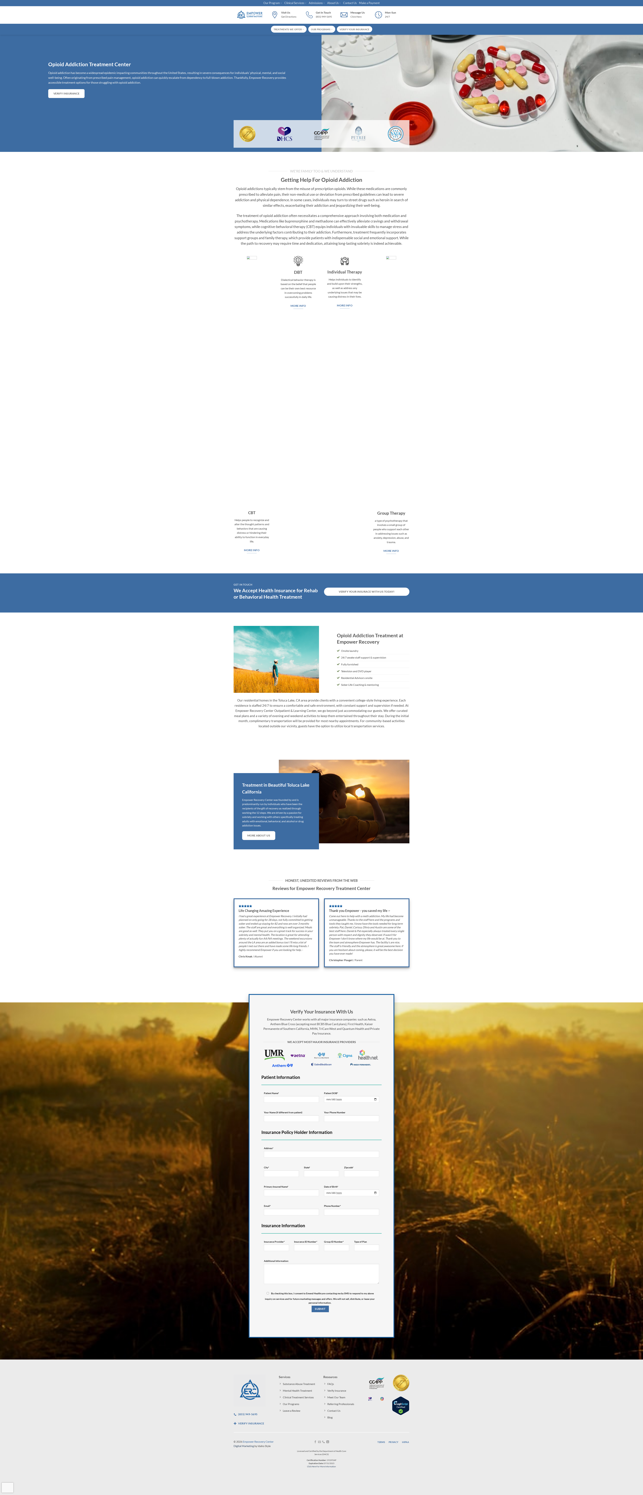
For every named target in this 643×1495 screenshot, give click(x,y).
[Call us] (323, 1441)
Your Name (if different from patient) (283, 1112)
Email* (267, 1205)
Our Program (271, 3)
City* (266, 1167)
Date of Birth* (331, 1186)
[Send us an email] (319, 1441)
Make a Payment (369, 3)
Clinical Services (294, 3)
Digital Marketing (244, 1445)
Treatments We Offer (288, 29)
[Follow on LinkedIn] (327, 1441)
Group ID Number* (334, 1241)
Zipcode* (348, 1167)
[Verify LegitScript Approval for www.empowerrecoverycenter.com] (400, 1405)
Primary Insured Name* (276, 1186)
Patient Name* (271, 1093)
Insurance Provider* (274, 1241)
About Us (333, 3)
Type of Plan (360, 1241)
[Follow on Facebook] (315, 1441)
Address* (268, 1148)
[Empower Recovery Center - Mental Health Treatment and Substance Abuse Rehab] (250, 15)
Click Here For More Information (321, 1466)
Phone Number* (332, 1205)
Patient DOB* (331, 1093)
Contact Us (350, 3)
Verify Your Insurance (354, 29)
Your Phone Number (334, 1112)
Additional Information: (276, 1260)
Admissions (316, 3)
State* (307, 1167)
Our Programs (320, 29)
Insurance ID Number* (305, 1241)
